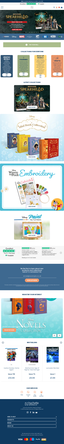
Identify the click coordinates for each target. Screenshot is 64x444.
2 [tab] (27, 32)
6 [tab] (34, 32)
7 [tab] (36, 32)
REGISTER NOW (9, 330)
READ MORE (32, 107)
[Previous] (54, 335)
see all (7, 74)
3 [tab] (29, 32)
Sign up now (32, 280)
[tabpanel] (32, 22)
